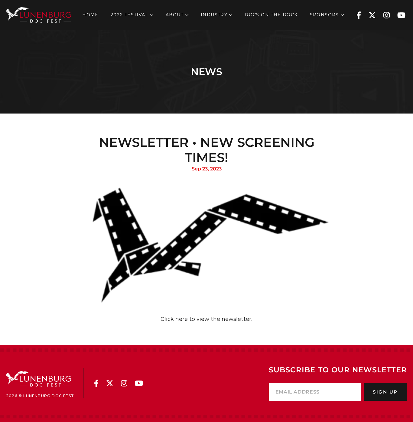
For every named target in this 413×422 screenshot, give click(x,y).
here (181, 319)
